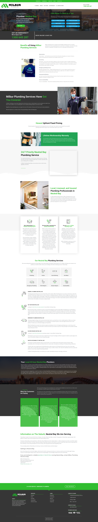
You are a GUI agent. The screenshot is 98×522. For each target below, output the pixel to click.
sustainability (66, 285)
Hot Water (46, 5)
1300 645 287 (87, 6)
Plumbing (37, 5)
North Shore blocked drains (37, 333)
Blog (55, 1)
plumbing (32, 275)
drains (43, 275)
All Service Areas (60, 5)
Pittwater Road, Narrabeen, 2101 (26, 463)
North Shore (24, 13)
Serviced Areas (18, 13)
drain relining (55, 275)
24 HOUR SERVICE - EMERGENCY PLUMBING (38, 486)
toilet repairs (43, 285)
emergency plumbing (31, 285)
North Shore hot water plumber (38, 307)
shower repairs (54, 285)
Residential (38, 1)
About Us (50, 1)
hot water (66, 275)
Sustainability (52, 5)
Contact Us (59, 1)
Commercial (44, 1)
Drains (41, 5)
